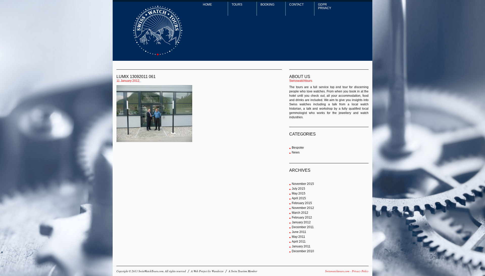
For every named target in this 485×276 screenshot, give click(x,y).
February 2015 (302, 203)
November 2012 (303, 208)
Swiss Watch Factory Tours (157, 31)
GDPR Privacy (324, 6)
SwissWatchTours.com (150, 271)
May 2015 (298, 193)
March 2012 (300, 212)
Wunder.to (218, 271)
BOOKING (267, 4)
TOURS (237, 4)
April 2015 (299, 198)
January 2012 (301, 222)
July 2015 (298, 188)
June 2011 (299, 232)
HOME (207, 4)
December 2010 (303, 251)
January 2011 (301, 246)
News (296, 152)
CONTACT (296, 4)
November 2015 (303, 184)
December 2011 (303, 227)
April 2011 (299, 241)
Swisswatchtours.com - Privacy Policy (347, 271)
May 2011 (298, 237)
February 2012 (302, 217)
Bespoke (298, 147)
